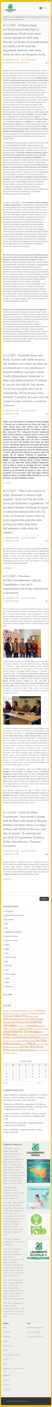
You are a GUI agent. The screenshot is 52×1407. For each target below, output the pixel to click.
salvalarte (16, 1047)
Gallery (5, 1359)
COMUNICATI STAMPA (12, 62)
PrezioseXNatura (30, 1037)
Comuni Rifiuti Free (15, 1016)
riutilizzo (7, 1047)
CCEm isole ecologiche (18, 1014)
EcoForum (18, 1022)
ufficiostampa (30, 410)
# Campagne (8, 911)
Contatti (6, 1341)
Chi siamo (6, 1332)
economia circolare (11, 940)
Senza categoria (10, 974)
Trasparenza (7, 1389)
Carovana (39, 1010)
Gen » (39, 1083)
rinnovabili (44, 1044)
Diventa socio (8, 1345)
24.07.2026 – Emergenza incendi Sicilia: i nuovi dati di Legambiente (13, 1241)
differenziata (10, 1019)
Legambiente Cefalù (41, 1029)
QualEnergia (13, 1041)
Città (5, 928)
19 (32, 1074)
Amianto (23, 1011)
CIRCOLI (6, 1336)
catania (6, 1014)
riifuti (38, 1044)
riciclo (23, 1044)
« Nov (6, 1083)
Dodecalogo (36, 1019)
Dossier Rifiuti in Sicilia (11, 1354)
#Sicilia (15, 1011)
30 (13, 1080)
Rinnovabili (8, 966)
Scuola (6, 970)
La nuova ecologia (33, 1332)
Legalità (6, 949)
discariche (23, 1019)
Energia (6, 945)
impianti (32, 1025)
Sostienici (6, 1384)
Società (6, 978)
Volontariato (8, 987)
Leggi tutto (7, 483)
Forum (24, 1026)
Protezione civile (10, 957)
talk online (39, 1050)
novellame (20, 1035)
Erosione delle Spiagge (35, 1336)
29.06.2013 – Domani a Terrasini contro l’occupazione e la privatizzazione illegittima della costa (25, 1116)
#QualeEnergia (7, 1011)
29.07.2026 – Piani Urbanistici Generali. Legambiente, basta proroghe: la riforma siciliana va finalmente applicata (13, 1192)
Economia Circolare (11, 936)
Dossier (7, 1022)
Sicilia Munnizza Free (23, 1048)
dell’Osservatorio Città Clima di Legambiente (31, 75)
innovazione (13, 1029)
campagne (30, 1011)
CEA (4, 1327)
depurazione (33, 1017)
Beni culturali (8, 919)
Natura (6, 953)
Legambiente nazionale (35, 1327)
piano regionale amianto (33, 1035)
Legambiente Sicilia (18, 1031)
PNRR (46, 1035)
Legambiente (25, 1028)
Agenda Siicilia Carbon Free (14, 915)
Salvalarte (6, 1380)
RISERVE (6, 1375)
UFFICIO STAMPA (30, 60)
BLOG (6, 924)
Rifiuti (6, 961)
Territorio (24, 62)
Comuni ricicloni (36, 1013)
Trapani (13, 1053)
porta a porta (11, 1037)
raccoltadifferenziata (26, 1041)
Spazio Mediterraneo (22, 1050)
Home (5, 1364)
